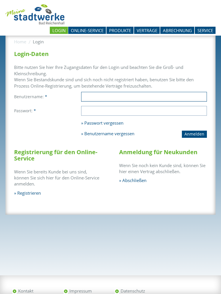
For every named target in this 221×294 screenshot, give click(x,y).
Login (59, 30)
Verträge (147, 30)
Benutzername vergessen (109, 133)
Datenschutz (133, 291)
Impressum (80, 291)
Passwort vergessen (103, 123)
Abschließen (134, 180)
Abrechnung (177, 30)
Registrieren (29, 193)
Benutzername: (30, 96)
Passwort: (25, 110)
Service (205, 30)
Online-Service (87, 30)
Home (20, 42)
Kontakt (25, 291)
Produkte (120, 30)
